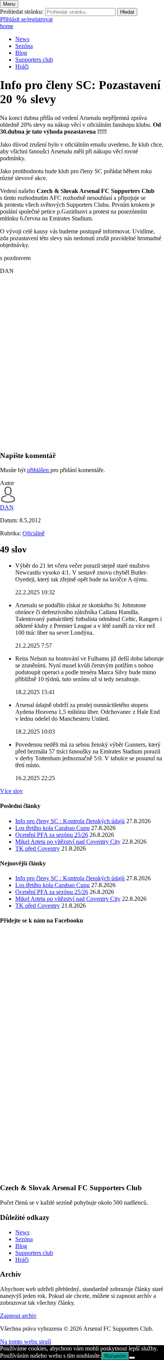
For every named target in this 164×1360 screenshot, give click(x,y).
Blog (21, 52)
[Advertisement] (82, 362)
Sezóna (24, 46)
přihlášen (38, 470)
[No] (132, 1358)
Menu (9, 4)
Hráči (22, 66)
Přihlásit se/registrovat (26, 19)
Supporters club (34, 59)
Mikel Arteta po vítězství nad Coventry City (68, 841)
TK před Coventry (37, 848)
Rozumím (115, 1356)
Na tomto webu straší (25, 1341)
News (22, 39)
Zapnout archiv (18, 1315)
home (6, 26)
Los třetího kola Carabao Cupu (52, 828)
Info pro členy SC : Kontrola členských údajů (70, 821)
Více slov (11, 791)
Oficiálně (34, 533)
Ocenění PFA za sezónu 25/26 (51, 835)
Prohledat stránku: (21, 11)
